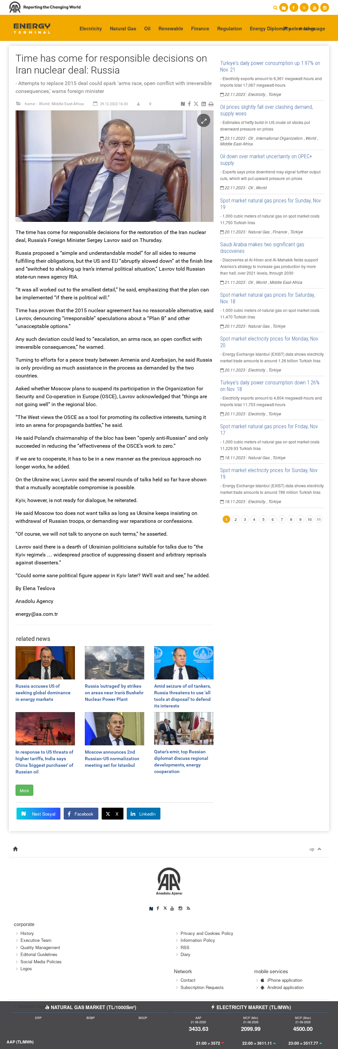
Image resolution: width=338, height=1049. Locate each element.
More (24, 790)
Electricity (91, 28)
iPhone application (284, 980)
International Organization (279, 138)
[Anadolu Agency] (29, 28)
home (30, 104)
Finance (200, 28)
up (312, 849)
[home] (15, 849)
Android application (285, 987)
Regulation (229, 28)
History (27, 933)
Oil (147, 28)
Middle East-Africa (67, 104)
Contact (188, 980)
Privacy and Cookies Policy (207, 933)
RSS (185, 947)
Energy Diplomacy (270, 28)
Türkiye (274, 94)
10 (310, 519)
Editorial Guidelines (38, 954)
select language (306, 28)
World (44, 104)
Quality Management (40, 947)
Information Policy (198, 940)
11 (319, 519)
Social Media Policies (41, 961)
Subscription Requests (202, 987)
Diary (185, 954)
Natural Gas (123, 28)
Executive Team (35, 940)
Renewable (170, 28)
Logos (26, 968)
